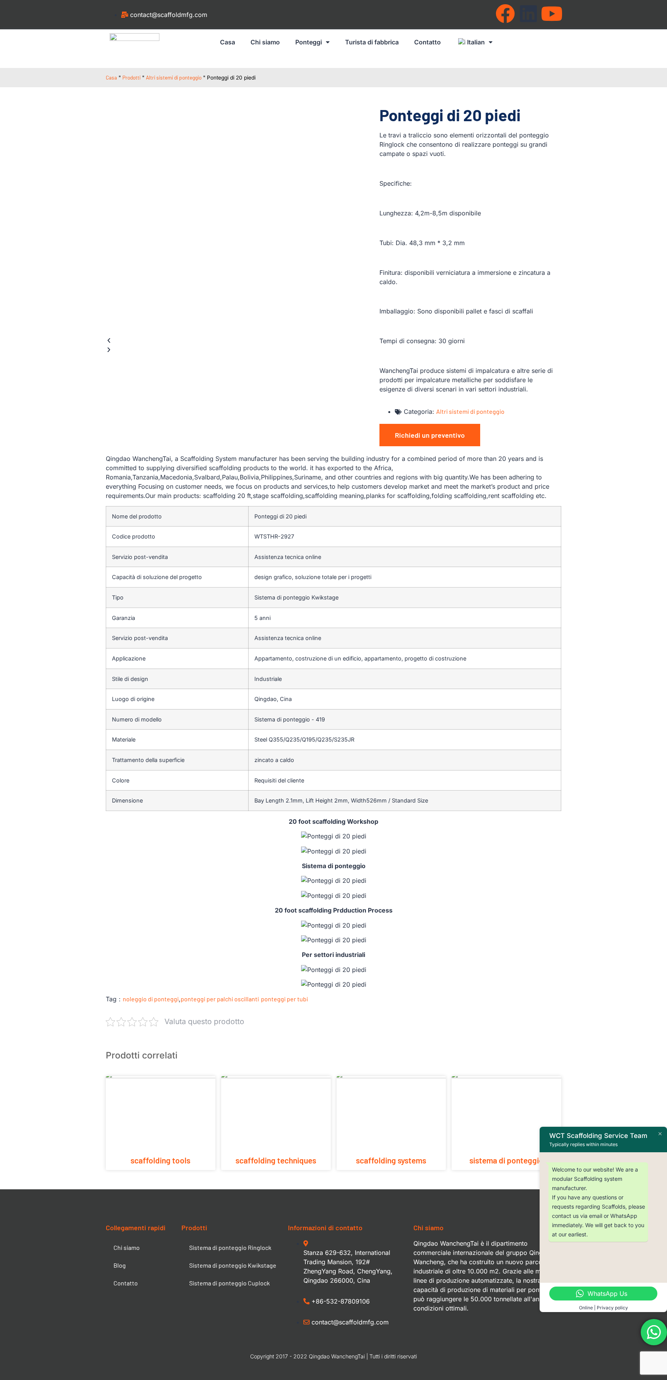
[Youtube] (551, 13)
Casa (227, 42)
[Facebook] (505, 13)
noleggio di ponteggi (151, 998)
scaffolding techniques (275, 1160)
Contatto (427, 42)
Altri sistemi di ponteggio (173, 77)
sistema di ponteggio (506, 1160)
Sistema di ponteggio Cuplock (229, 1283)
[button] (233, 340)
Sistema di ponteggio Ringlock (230, 1247)
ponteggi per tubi (284, 998)
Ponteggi (308, 42)
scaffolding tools (160, 1160)
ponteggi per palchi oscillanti (220, 998)
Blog (119, 1265)
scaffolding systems (391, 1160)
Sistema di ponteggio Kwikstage (232, 1265)
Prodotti (131, 77)
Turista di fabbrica (372, 42)
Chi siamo (265, 42)
